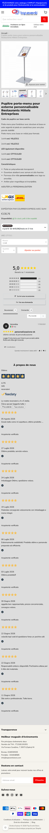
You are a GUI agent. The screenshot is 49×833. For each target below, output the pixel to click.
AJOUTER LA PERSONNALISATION (16, 186)
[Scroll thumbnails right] (45, 93)
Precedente (7, 407)
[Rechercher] (44, 19)
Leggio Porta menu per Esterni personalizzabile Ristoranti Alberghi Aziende (21, 339)
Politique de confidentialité (33, 820)
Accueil (4, 33)
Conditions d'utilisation (12, 820)
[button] (40, 351)
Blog (33, 822)
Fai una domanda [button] (26, 302)
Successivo (19, 407)
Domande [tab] (25, 310)
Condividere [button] (10, 347)
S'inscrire (39, 780)
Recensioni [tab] (8, 310)
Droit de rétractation (21, 822)
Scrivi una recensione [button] (25, 296)
